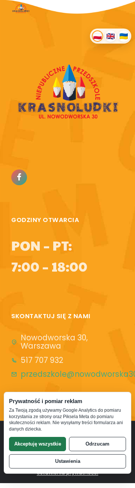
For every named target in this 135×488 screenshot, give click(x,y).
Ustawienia (67, 461)
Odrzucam (98, 444)
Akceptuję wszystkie (37, 444)
